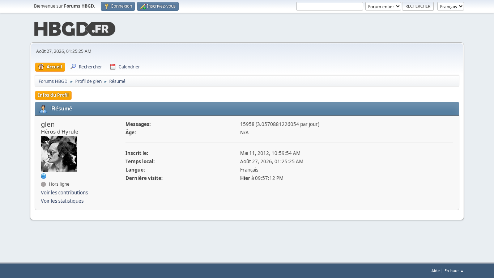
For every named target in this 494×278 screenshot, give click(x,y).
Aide (435, 270)
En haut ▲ (454, 270)
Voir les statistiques (62, 201)
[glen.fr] (44, 175)
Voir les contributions (64, 192)
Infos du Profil (53, 95)
